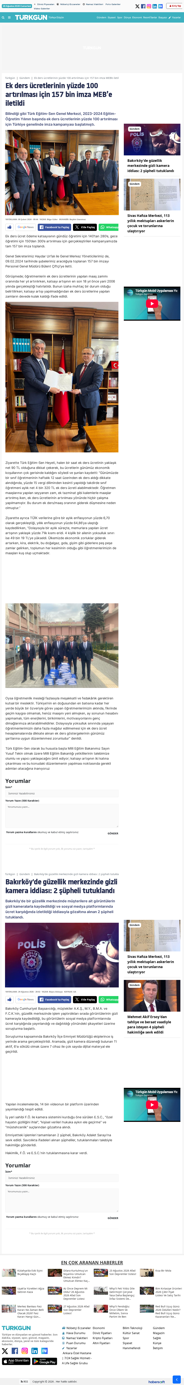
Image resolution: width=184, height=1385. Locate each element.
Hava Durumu (75, 1333)
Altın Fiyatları (101, 1343)
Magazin (159, 1333)
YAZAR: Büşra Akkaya (52, 991)
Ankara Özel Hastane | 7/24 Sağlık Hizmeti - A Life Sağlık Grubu (77, 1358)
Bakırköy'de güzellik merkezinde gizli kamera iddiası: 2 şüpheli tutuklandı (150, 165)
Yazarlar (71, 1348)
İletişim (158, 1348)
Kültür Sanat (131, 1333)
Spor (126, 1338)
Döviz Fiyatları (102, 1333)
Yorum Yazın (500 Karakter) (22, 800)
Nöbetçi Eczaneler (70, 4)
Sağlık (157, 1338)
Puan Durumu (76, 1343)
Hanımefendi (131, 1348)
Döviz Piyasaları (45, 4)
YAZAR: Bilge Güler (49, 219)
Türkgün (10, 78)
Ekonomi (99, 1328)
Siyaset (127, 1343)
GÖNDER (113, 833)
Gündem (24, 78)
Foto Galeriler (113, 4)
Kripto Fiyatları (102, 1338)
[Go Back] (177, 1380)
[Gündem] (152, 139)
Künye (157, 1343)
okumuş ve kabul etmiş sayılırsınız (42, 832)
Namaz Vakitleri (94, 4)
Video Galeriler (42, 9)
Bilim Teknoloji (132, 1328)
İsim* (8, 787)
